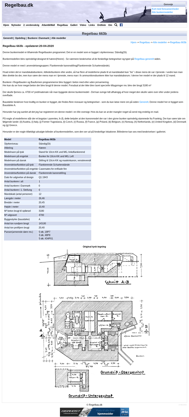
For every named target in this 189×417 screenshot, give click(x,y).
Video (83, 25)
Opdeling (20, 38)
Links (92, 25)
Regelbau (62, 25)
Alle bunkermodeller (162, 12)
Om (110, 25)
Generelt (8, 38)
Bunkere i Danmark (38, 38)
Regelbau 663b (178, 42)
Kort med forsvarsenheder (165, 9)
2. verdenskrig (31, 25)
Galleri (73, 25)
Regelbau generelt (144, 59)
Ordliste (101, 25)
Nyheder (16, 25)
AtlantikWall (48, 25)
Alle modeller (58, 38)
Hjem (6, 25)
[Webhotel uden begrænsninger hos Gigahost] (94, 412)
